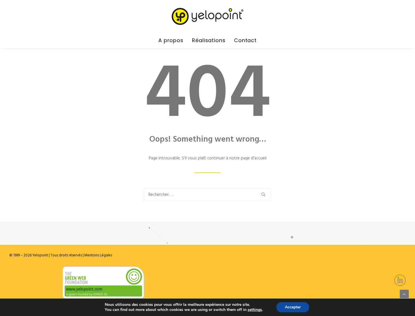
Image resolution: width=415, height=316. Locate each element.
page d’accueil (254, 158)
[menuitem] (172, 40)
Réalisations (209, 40)
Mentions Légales (98, 255)
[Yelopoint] (207, 16)
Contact (245, 40)
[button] (263, 194)
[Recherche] (207, 194)
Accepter (293, 307)
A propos (171, 40)
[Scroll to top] (404, 294)
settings (255, 309)
